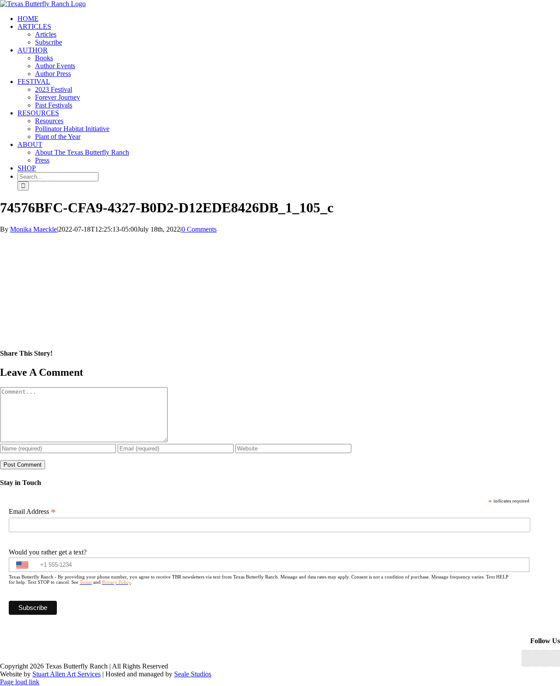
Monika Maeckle (33, 229)
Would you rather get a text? (48, 552)
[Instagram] (545, 658)
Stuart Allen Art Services (66, 674)
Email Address (32, 511)
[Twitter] (555, 658)
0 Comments (199, 229)
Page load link (19, 682)
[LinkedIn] (536, 658)
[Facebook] (526, 658)
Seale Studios (192, 674)
